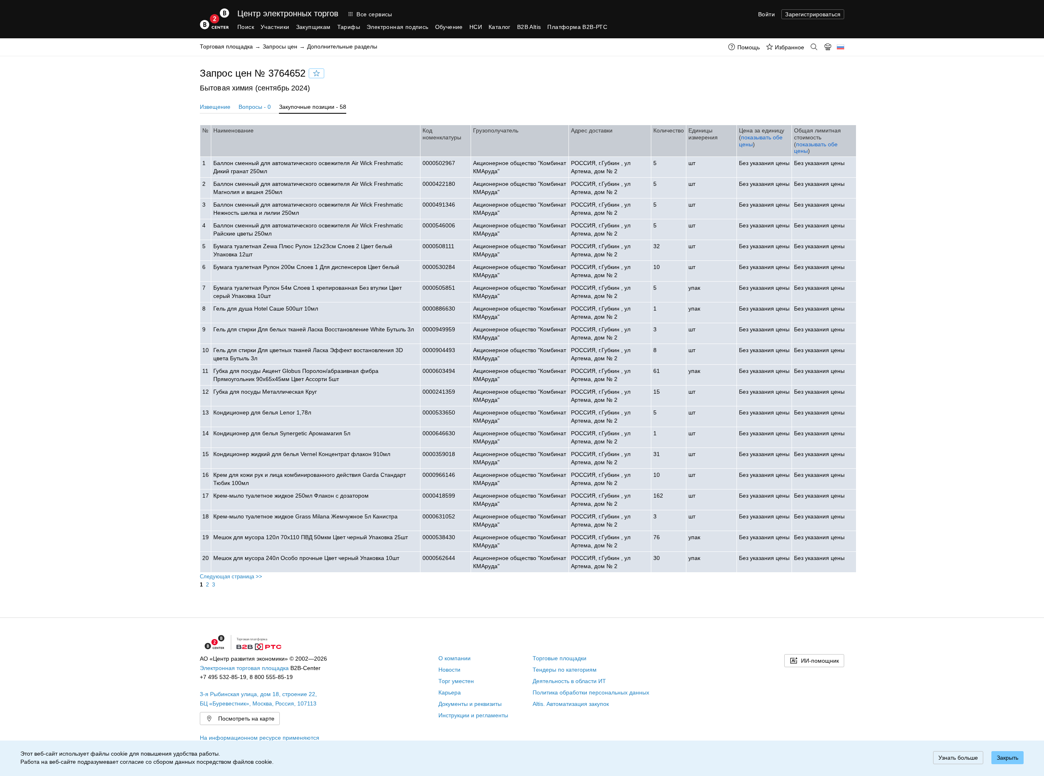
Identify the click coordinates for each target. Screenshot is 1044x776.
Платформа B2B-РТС (577, 27)
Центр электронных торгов (287, 13)
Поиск (245, 27)
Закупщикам (313, 27)
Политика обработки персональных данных (591, 692)
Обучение (449, 27)
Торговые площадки (559, 658)
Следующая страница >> (231, 576)
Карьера (449, 692)
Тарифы (348, 27)
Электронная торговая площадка (244, 668)
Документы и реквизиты (470, 704)
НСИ (475, 27)
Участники (275, 27)
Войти (766, 14)
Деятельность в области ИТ (569, 681)
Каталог (500, 27)
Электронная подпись (398, 27)
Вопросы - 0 (255, 107)
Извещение (215, 107)
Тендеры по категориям (565, 669)
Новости (449, 669)
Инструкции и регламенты (473, 715)
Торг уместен (456, 681)
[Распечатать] (828, 47)
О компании (454, 658)
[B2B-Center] (214, 18)
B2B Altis (529, 27)
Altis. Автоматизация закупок (571, 704)
